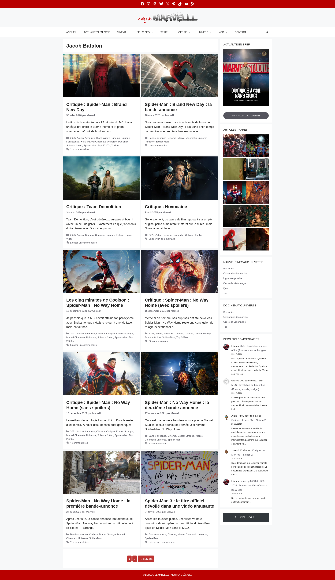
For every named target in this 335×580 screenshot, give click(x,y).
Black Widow (103, 138)
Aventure (90, 138)
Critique (125, 138)
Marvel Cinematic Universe (102, 141)
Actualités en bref (97, 32)
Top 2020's (104, 145)
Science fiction (74, 145)
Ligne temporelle (232, 278)
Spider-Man (90, 145)
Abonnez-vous (246, 517)
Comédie (100, 235)
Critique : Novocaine (166, 206)
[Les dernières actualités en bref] (234, 240)
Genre (182, 32)
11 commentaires (79, 149)
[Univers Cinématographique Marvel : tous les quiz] (234, 193)
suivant (145, 558)
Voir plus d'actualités (246, 115)
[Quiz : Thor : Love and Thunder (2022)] (234, 146)
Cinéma (121, 32)
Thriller (199, 235)
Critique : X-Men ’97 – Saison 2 (248, 420)
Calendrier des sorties (235, 273)
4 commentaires (79, 442)
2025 (151, 235)
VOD (221, 32)
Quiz (225, 288)
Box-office (228, 268)
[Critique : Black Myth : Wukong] (234, 216)
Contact (240, 32)
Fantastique (72, 141)
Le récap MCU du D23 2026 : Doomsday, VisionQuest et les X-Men (249, 485)
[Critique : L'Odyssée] (257, 240)
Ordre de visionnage (234, 283)
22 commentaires (158, 341)
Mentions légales (181, 575)
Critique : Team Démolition (93, 206)
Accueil (71, 32)
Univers (203, 32)
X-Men (115, 145)
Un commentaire (158, 145)
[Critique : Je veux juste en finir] (257, 216)
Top (225, 293)
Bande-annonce (157, 138)
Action (80, 138)
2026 (73, 138)
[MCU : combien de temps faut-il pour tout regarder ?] (257, 169)
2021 (73, 333)
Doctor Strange (124, 333)
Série (164, 32)
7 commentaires (157, 443)
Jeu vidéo (143, 32)
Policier (120, 235)
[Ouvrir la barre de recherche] (267, 32)
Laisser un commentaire (83, 242)
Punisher (123, 141)
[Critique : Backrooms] (234, 169)
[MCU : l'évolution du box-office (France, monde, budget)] (257, 193)
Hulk (83, 141)
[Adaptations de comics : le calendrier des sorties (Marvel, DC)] (257, 146)
